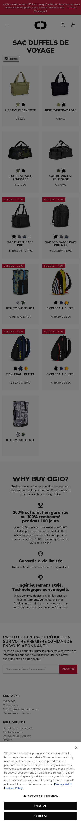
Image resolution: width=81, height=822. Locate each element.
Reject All (40, 805)
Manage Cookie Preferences (40, 795)
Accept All (40, 815)
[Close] (76, 747)
